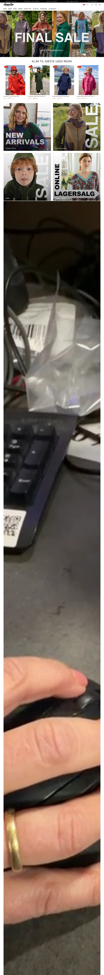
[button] (96, 4)
